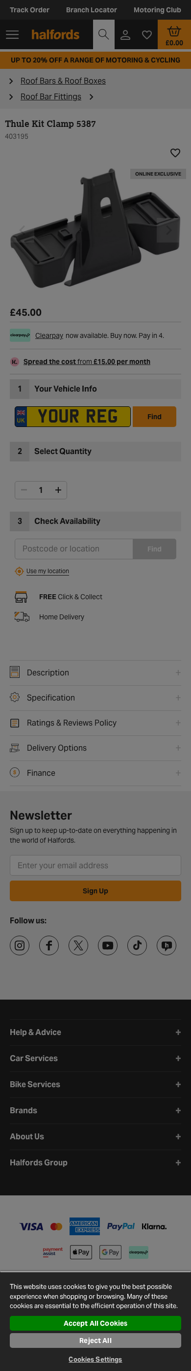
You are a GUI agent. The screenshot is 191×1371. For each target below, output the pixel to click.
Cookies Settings (95, 1359)
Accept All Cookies (96, 1323)
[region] (95, 1321)
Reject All (95, 1340)
